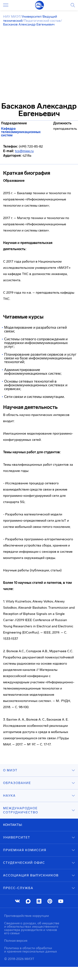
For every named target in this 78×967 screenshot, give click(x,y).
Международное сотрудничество (20, 810)
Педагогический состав (42, 21)
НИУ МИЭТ (11, 16)
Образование (17, 783)
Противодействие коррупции (26, 916)
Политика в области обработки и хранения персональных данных (30, 949)
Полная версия (15, 941)
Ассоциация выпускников (31, 875)
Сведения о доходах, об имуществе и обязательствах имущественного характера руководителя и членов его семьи (31, 928)
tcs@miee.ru (24, 151)
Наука (9, 795)
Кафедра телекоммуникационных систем (21, 132)
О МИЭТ (10, 770)
